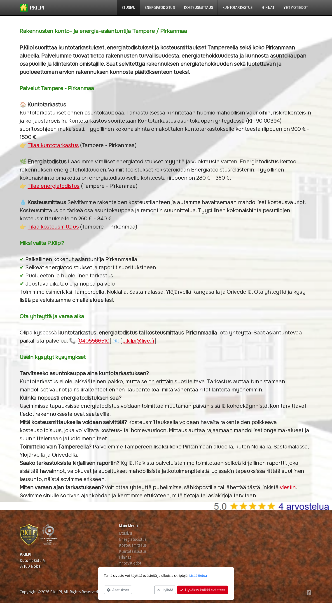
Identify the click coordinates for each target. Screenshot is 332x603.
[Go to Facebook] (309, 592)
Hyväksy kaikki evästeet (205, 589)
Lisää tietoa (198, 575)
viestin (288, 487)
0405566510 (94, 340)
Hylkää (167, 589)
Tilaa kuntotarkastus (53, 145)
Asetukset (120, 589)
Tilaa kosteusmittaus (53, 226)
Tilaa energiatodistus (53, 186)
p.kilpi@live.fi (138, 340)
